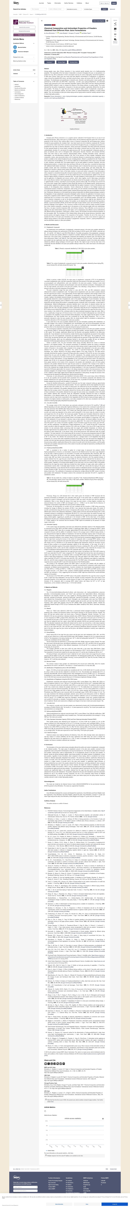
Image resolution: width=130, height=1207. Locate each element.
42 (56, 673)
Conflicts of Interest (19, 97)
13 (77, 164)
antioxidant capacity (97, 96)
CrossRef (70, 822)
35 (51, 453)
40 (45, 623)
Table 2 (73, 233)
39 (93, 510)
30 (101, 405)
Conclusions (18, 92)
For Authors (69, 1180)
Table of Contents (18, 81)
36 (91, 453)
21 (48, 190)
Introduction (17, 86)
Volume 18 (25, 14)
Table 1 (59, 233)
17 (45, 180)
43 (61, 707)
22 (45, 202)
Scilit (84, 1187)
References (17, 99)
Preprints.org (86, 1184)
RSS (107, 1169)
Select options (18, 1187)
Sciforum (85, 1180)
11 (103, 152)
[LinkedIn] (51, 1064)
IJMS (20, 14)
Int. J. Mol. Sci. (16, 1169)
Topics (49, 3)
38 (72, 508)
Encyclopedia (86, 1191)
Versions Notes (74, 62)
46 (52, 728)
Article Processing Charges (55, 1180)
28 (45, 386)
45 (72, 727)
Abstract (16, 84)
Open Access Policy (53, 1184)
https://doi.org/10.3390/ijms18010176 (72, 50)
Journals (41, 3)
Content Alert (113, 1169)
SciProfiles (86, 1189)
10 (102, 152)
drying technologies (71, 96)
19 (76, 183)
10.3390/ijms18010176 (40, 14)
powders (80, 96)
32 (82, 440)
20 (96, 188)
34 (103, 450)
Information (57, 3)
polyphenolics (87, 96)
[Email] (45, 1064)
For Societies (69, 1191)
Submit (114, 3)
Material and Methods (20, 90)
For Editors (68, 1184)
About (87, 3)
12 (61, 162)
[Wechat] (58, 1064)
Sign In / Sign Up (104, 3)
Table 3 (74, 459)
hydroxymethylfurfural (58, 98)
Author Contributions (19, 95)
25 (63, 202)
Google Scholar (92, 816)
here (52, 1101)
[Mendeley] (64, 1064)
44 (91, 713)
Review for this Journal (24, 31)
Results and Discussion (20, 88)
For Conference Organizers (73, 1193)
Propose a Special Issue (24, 35)
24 (61, 202)
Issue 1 (31, 14)
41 (93, 663)
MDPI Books (86, 1182)
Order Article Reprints (98, 21)
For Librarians (69, 1187)
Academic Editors (18, 43)
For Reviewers (69, 1182)
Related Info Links (18, 57)
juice (64, 96)
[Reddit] (61, 1064)
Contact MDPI (51, 1187)
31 (60, 431)
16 (71, 176)
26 (55, 213)
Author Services (68, 3)
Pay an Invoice (52, 1182)
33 (101, 450)
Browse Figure (61, 62)
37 (61, 495)
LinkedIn (103, 1180)
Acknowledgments (19, 93)
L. (56, 96)
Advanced (112, 9)
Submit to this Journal (24, 27)
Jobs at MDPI (51, 1189)
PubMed (56, 828)
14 (100, 167)
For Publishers (69, 1189)
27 (65, 279)
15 (65, 173)
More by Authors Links (19, 61)
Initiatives (79, 3)
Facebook (103, 1182)
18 (86, 181)
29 (81, 397)
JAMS (84, 1193)
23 (46, 202)
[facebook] (55, 1064)
